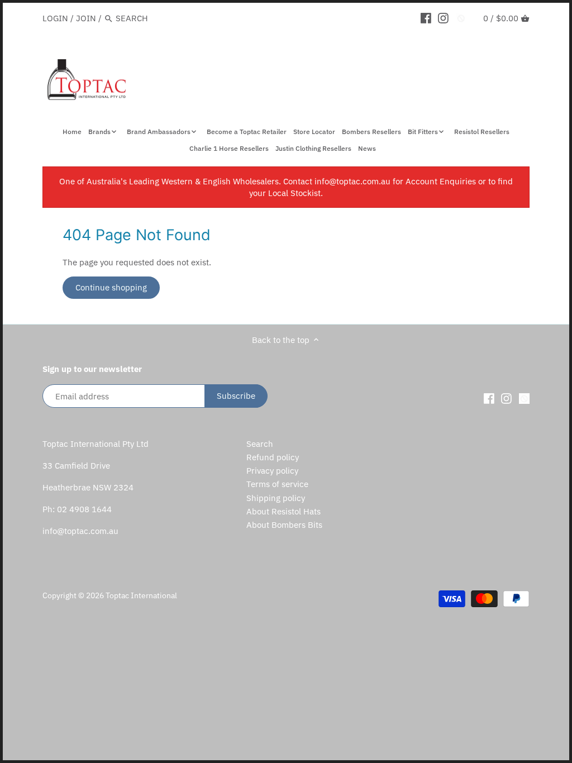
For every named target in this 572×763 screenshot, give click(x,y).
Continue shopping (111, 287)
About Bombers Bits (284, 524)
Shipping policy (275, 498)
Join (86, 18)
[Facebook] (426, 17)
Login (55, 18)
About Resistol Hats (283, 511)
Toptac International (141, 595)
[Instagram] (443, 17)
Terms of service (277, 484)
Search (259, 443)
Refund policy (272, 457)
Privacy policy (272, 470)
